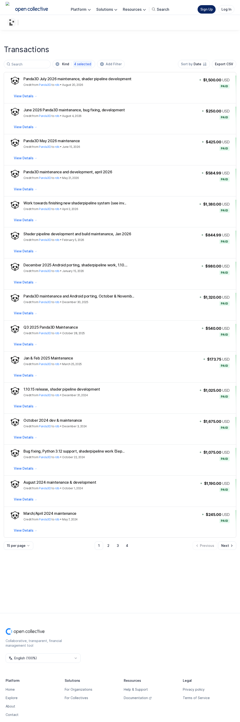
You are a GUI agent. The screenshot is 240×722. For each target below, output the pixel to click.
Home (10, 689)
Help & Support (136, 689)
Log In (226, 9)
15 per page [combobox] (16, 546)
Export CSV (224, 64)
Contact (12, 715)
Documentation (136, 698)
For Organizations (78, 689)
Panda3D (45, 85)
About (10, 706)
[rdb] (12, 22)
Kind (76, 64)
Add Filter (114, 64)
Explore (12, 698)
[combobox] (194, 64)
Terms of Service (196, 698)
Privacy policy (194, 689)
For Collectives (76, 698)
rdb (57, 85)
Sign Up (206, 9)
